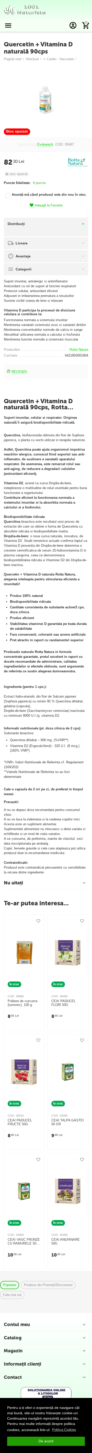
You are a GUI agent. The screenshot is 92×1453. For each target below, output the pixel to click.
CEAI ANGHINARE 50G (65, 1242)
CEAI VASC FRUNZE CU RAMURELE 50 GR (24, 1242)
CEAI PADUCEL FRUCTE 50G (20, 1122)
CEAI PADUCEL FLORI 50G (63, 1003)
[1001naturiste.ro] (25, 9)
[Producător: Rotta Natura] (78, 162)
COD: (59, 144)
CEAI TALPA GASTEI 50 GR (67, 1122)
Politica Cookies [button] (64, 1430)
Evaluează (45, 144)
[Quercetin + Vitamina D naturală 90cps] (46, 100)
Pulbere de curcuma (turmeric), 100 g (22, 1003)
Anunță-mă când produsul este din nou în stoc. (49, 195)
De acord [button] (46, 1441)
